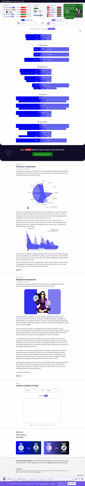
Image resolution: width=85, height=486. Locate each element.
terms (53, 484)
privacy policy (44, 484)
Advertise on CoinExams (42, 154)
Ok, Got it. (71, 484)
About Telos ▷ (20, 437)
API (15, 479)
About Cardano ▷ (21, 434)
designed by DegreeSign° (47, 479)
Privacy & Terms (21, 479)
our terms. (38, 472)
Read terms (62, 484)
